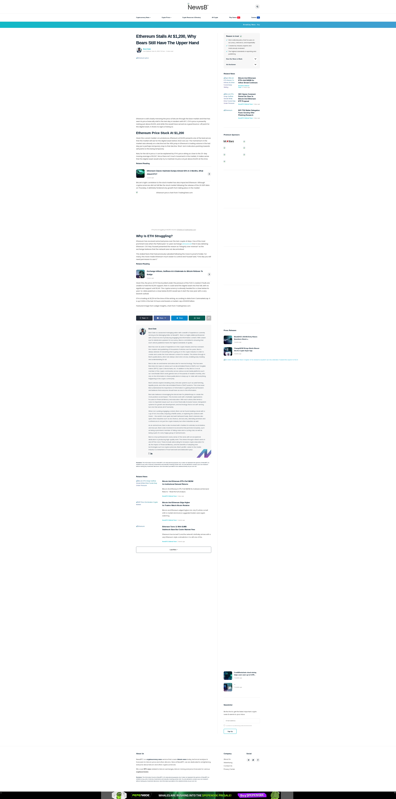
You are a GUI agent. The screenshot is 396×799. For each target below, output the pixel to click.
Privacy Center (229, 769)
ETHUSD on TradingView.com (186, 229)
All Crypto (215, 17)
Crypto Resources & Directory (191, 17)
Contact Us (228, 766)
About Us (227, 759)
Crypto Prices (166, 17)
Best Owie (147, 49)
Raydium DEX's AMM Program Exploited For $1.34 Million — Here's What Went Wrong (185, 25)
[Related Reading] (209, 174)
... (234, 684)
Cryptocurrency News (142, 17)
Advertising (228, 762)
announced (187, 244)
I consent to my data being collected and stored (239, 725)
